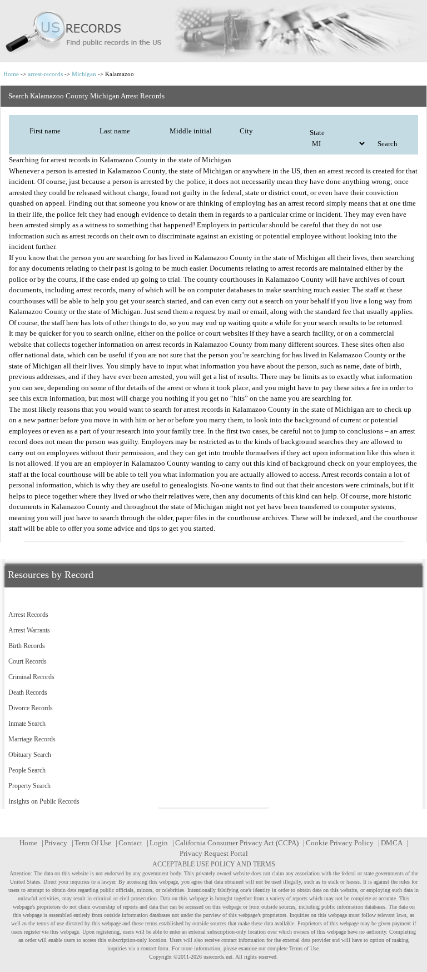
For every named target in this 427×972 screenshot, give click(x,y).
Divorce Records (30, 708)
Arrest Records (28, 615)
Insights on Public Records (44, 801)
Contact (130, 843)
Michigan (84, 74)
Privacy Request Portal (214, 853)
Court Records (27, 661)
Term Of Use (93, 843)
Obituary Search (29, 755)
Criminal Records (31, 677)
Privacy (55, 843)
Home (11, 74)
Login (159, 843)
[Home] (213, 31)
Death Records (27, 692)
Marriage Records (32, 739)
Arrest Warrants (29, 630)
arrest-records (45, 74)
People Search (27, 770)
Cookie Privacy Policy (340, 843)
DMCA (392, 843)
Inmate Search (27, 723)
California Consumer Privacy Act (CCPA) (237, 843)
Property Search (29, 786)
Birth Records (26, 646)
